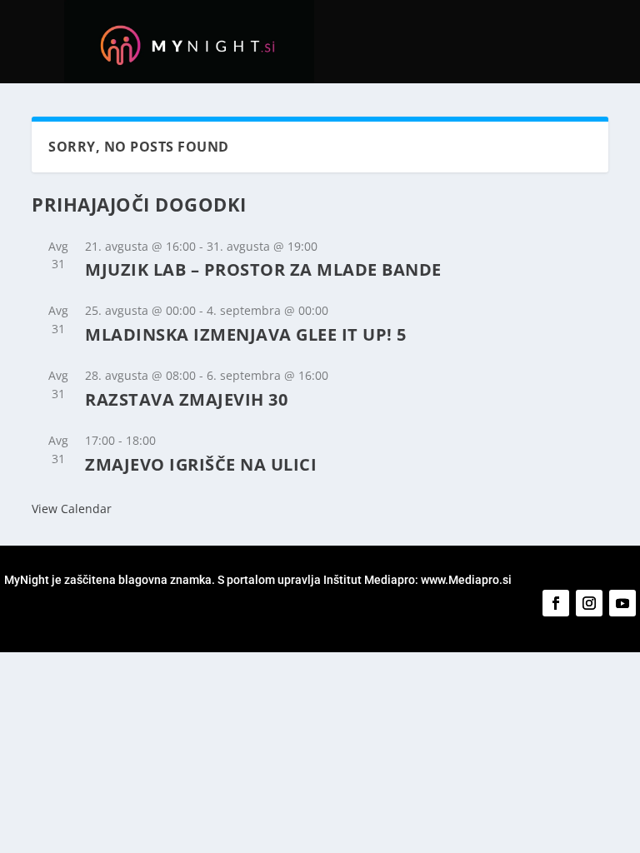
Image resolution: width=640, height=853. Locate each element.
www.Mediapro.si (467, 579)
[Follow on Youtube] (622, 603)
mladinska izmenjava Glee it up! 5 (246, 334)
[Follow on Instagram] (589, 603)
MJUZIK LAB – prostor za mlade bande (263, 269)
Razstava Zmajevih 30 (186, 399)
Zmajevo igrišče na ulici (201, 464)
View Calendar (72, 508)
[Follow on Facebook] (555, 603)
